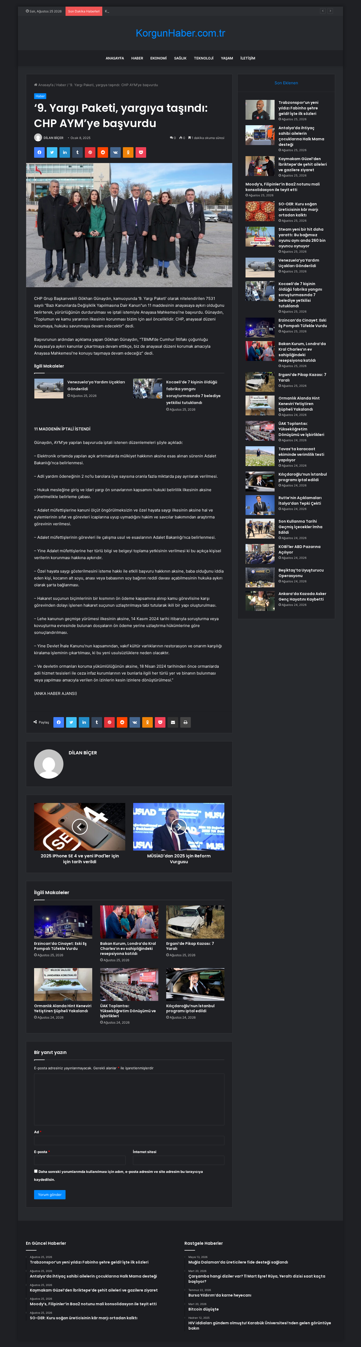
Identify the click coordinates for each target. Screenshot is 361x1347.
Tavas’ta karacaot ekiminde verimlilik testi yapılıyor (301, 454)
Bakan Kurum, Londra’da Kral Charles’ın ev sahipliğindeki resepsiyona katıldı (128, 948)
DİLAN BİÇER (53, 138)
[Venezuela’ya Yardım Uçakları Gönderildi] (48, 388)
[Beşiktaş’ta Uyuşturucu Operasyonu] (260, 577)
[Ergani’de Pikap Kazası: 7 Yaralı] (195, 921)
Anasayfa (115, 58)
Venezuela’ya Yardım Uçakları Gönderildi (299, 263)
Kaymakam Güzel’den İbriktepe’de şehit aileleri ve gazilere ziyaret (158, 11)
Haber (137, 58)
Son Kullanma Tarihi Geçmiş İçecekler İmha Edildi (300, 527)
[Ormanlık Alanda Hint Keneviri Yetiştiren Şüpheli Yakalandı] (63, 984)
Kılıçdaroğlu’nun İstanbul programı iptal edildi (190, 1008)
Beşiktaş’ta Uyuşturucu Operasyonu (301, 573)
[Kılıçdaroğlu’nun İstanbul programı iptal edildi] (195, 984)
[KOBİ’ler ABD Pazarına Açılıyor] (260, 554)
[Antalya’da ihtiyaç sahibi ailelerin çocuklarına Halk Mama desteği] (260, 135)
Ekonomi (158, 58)
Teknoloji (204, 58)
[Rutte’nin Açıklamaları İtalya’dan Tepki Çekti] (260, 505)
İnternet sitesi (144, 1152)
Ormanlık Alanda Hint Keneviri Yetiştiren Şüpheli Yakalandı (62, 1008)
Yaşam (227, 58)
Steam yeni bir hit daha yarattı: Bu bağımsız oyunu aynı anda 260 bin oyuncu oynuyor (302, 238)
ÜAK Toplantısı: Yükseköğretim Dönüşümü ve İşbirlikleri (128, 1011)
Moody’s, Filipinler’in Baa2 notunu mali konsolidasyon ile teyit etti (283, 187)
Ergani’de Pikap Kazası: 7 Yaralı (190, 946)
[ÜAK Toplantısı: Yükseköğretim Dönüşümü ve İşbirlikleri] (129, 984)
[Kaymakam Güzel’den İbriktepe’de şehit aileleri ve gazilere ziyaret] (260, 166)
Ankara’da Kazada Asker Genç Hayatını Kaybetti (302, 596)
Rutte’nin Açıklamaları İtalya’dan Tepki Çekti (300, 500)
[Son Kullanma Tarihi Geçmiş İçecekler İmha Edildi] (260, 528)
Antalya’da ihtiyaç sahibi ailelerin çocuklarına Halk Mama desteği (301, 136)
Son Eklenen (286, 82)
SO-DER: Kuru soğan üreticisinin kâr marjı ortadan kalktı (298, 209)
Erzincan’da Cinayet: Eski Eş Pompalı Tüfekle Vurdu (60, 946)
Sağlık (180, 58)
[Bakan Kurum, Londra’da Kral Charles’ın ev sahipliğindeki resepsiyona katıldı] (129, 921)
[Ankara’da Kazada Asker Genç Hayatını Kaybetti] (260, 601)
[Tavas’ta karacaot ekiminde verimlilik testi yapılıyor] (260, 456)
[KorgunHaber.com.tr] (180, 33)
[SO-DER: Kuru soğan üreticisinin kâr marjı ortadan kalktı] (260, 211)
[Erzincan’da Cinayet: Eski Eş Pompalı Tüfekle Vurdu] (63, 921)
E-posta (42, 1152)
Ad (37, 1132)
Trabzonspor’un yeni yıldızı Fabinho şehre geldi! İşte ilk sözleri (298, 108)
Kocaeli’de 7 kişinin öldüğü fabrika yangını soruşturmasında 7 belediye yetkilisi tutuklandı (300, 295)
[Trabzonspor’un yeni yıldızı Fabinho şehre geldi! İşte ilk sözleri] (260, 110)
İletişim (247, 58)
